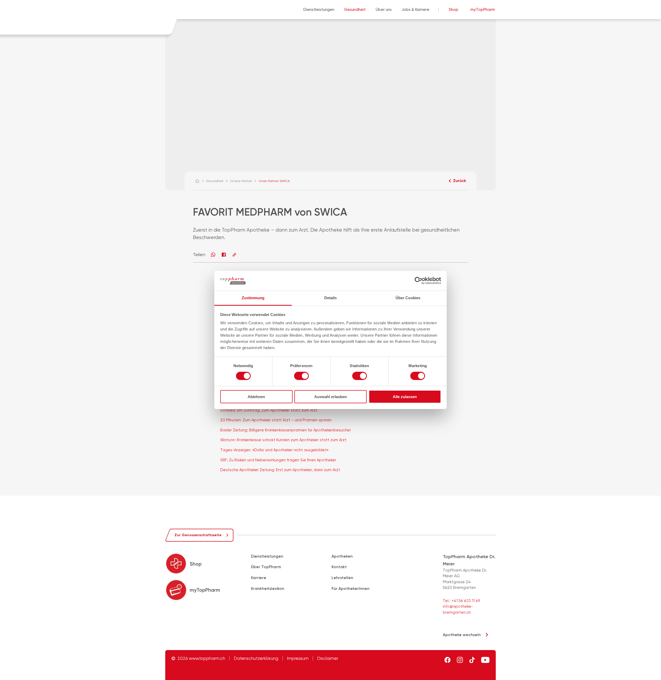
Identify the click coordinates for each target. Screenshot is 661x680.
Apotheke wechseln (462, 634)
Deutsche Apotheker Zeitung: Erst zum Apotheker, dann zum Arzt (280, 470)
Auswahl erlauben (330, 396)
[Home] (199, 181)
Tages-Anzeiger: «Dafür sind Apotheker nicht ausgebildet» (274, 450)
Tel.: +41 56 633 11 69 (461, 600)
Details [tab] (330, 298)
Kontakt (339, 567)
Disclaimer (327, 658)
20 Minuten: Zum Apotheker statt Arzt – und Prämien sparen (276, 420)
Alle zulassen (405, 396)
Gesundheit (355, 9)
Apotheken (342, 556)
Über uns (384, 9)
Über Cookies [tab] (408, 298)
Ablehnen (256, 396)
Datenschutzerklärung (256, 658)
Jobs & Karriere (415, 9)
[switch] (301, 376)
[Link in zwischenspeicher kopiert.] (234, 254)
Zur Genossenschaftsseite (198, 535)
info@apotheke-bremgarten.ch (458, 609)
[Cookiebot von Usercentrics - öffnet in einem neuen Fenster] (418, 280)
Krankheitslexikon (267, 588)
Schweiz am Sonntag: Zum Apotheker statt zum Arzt (269, 410)
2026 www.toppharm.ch (201, 658)
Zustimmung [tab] (253, 298)
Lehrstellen (342, 577)
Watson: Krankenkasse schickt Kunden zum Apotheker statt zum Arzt (283, 440)
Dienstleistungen (318, 9)
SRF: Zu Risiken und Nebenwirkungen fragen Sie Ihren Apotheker (278, 460)
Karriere (258, 577)
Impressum (298, 658)
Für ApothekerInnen (350, 588)
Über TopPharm (266, 567)
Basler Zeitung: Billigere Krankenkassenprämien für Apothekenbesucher (285, 430)
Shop (453, 9)
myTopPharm (482, 9)
